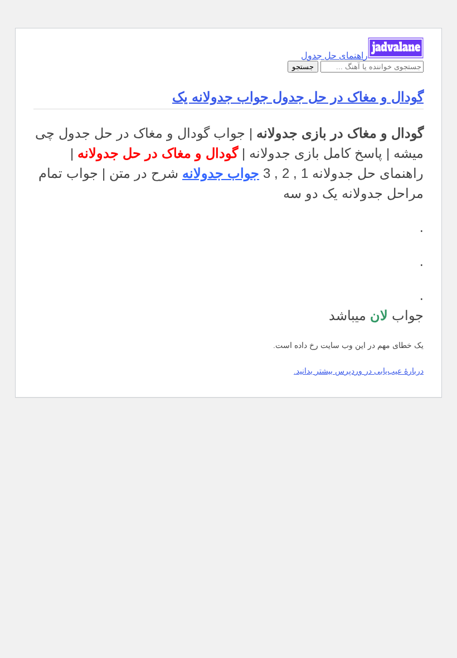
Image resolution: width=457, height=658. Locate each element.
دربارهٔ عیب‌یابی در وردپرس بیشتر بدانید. (359, 370)
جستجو (303, 66)
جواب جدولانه (220, 173)
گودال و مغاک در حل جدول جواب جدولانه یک (298, 96)
